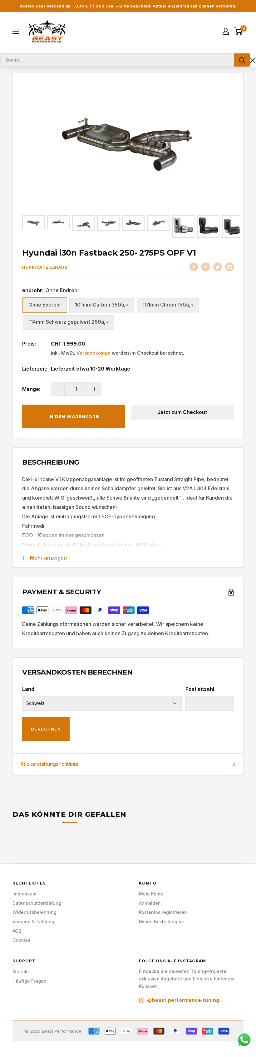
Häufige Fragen (29, 981)
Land (28, 689)
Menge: (31, 389)
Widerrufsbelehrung (34, 912)
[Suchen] (242, 60)
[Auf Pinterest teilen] (205, 266)
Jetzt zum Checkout (182, 412)
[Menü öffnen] (15, 31)
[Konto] (226, 31)
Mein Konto (151, 893)
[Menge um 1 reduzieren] (57, 389)
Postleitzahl (199, 689)
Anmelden (150, 903)
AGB (16, 931)
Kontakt (20, 971)
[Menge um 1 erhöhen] (94, 389)
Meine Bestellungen (161, 921)
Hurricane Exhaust (46, 267)
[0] (238, 31)
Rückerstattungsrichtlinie (49, 764)
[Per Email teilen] (229, 266)
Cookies (21, 940)
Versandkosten (93, 353)
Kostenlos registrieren (163, 912)
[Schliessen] (253, 60)
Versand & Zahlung (33, 921)
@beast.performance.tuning (183, 1000)
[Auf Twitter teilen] (217, 266)
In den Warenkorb (73, 416)
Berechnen (46, 728)
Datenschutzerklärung (36, 903)
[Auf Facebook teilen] (194, 266)
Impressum (24, 893)
